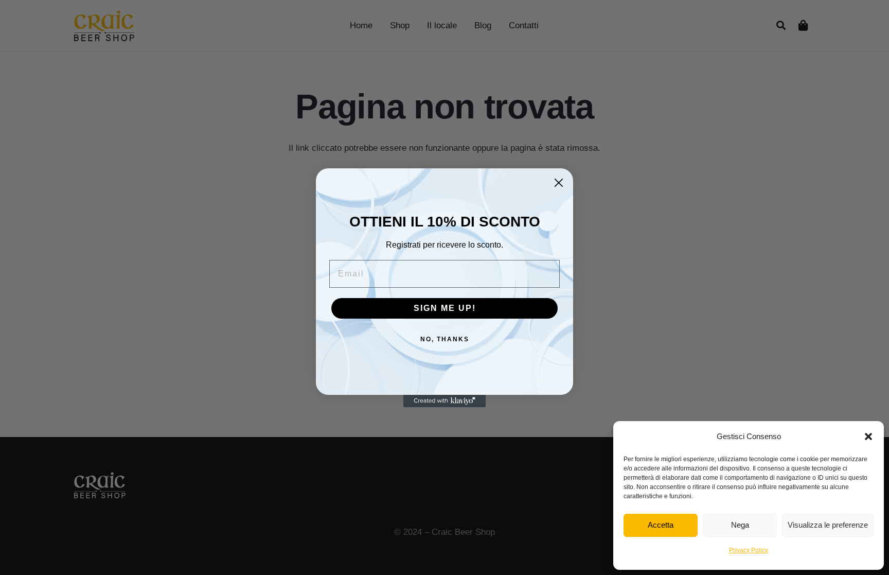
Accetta (660, 524)
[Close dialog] (558, 182)
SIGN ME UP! (445, 308)
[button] (868, 436)
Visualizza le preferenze (828, 524)
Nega (740, 524)
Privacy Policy (748, 550)
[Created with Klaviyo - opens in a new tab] (444, 401)
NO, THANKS (444, 339)
